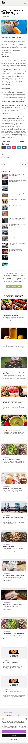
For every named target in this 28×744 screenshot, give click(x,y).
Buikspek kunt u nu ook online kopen (12, 604)
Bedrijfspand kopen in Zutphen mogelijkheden (15, 231)
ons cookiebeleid (22, 727)
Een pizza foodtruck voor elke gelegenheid (13, 575)
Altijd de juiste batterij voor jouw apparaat (17, 199)
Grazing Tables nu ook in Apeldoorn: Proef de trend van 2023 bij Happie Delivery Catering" (13, 403)
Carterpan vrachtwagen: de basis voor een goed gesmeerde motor (17, 181)
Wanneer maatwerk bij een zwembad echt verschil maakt (17, 263)
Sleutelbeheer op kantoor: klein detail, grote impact (16, 256)
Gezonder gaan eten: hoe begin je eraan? (13, 633)
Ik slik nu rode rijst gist (8, 546)
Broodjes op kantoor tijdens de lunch (12, 488)
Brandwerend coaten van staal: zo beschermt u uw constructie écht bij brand (16, 250)
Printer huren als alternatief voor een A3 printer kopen (17, 244)
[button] (25, 719)
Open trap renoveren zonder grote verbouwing (16, 212)
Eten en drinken (6, 16)
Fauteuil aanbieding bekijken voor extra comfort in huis (17, 225)
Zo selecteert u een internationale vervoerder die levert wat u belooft (16, 187)
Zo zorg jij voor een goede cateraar (11, 430)
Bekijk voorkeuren (14, 739)
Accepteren (14, 731)
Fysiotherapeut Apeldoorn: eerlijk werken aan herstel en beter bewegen (17, 219)
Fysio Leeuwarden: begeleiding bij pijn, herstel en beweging (16, 175)
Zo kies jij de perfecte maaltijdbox (11, 459)
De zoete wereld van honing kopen (12, 343)
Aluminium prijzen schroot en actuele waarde (16, 237)
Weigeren (14, 735)
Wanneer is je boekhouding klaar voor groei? (16, 206)
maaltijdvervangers (6, 60)
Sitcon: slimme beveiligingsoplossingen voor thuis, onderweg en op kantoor (17, 194)
